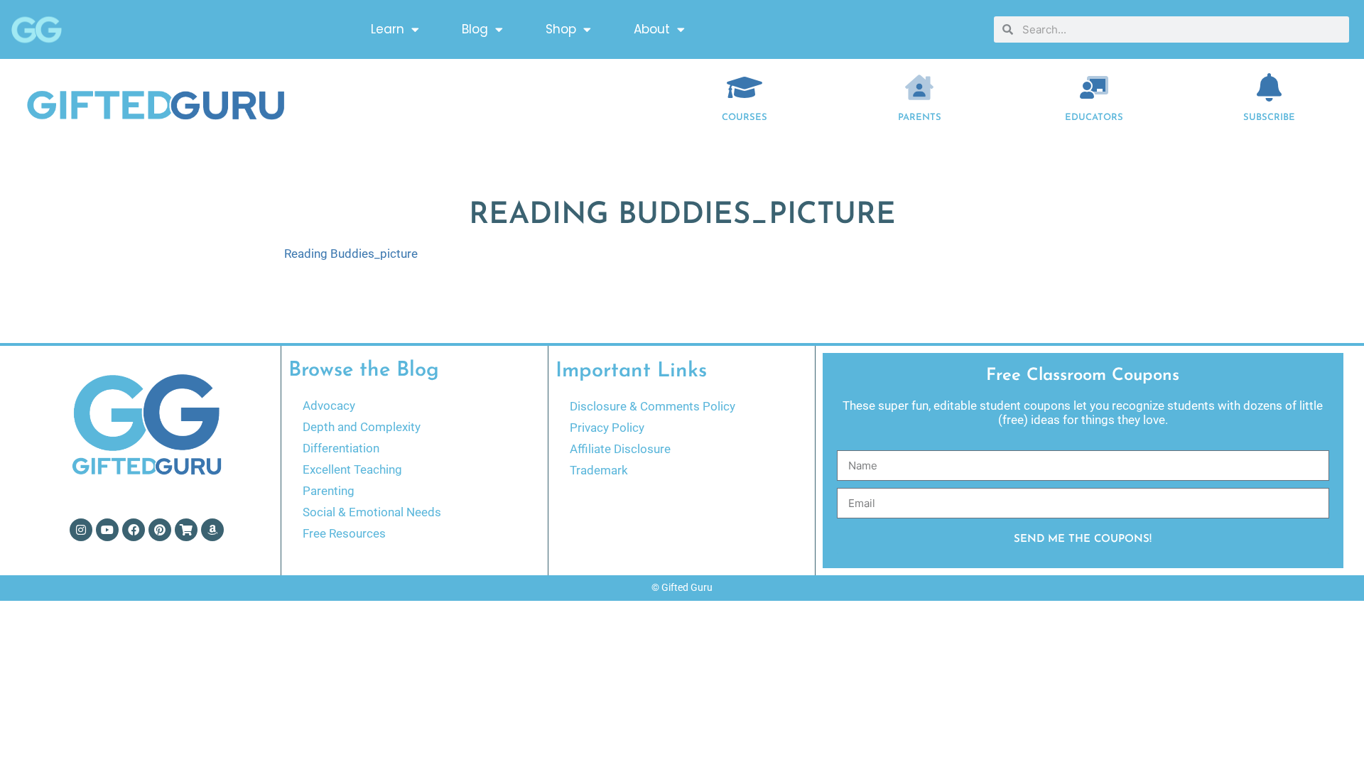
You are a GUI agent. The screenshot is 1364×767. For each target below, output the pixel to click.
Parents (919, 117)
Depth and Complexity (362, 427)
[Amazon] (212, 529)
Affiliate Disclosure (620, 449)
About (652, 29)
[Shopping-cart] (186, 529)
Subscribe (1269, 117)
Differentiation (341, 448)
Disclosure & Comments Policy (652, 406)
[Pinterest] (159, 529)
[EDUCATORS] (1094, 87)
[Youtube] (107, 529)
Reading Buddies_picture (351, 253)
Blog (475, 29)
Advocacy (329, 405)
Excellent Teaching (352, 469)
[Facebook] (133, 529)
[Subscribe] (1269, 87)
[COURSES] (744, 87)
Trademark (599, 470)
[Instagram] (81, 529)
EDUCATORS (1094, 117)
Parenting (328, 491)
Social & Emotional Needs (372, 512)
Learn (387, 29)
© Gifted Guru (682, 587)
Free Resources (344, 533)
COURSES (744, 117)
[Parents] (919, 87)
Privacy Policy (607, 427)
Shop (561, 29)
